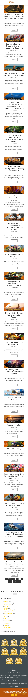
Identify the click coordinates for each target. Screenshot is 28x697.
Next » (16, 581)
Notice (5, 616)
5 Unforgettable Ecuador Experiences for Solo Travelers (14, 315)
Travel (5, 625)
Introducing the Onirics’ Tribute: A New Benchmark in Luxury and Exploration (14, 535)
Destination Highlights (9, 609)
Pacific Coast (7, 620)
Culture (6, 608)
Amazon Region (8, 603)
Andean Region (7, 604)
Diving (5, 611)
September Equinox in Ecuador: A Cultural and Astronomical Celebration (14, 46)
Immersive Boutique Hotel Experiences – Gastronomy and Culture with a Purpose (14, 17)
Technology (7, 622)
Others (5, 618)
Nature (5, 615)
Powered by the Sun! (14, 425)
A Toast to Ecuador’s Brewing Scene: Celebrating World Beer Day (14, 169)
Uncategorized (7, 627)
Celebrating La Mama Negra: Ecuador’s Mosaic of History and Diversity (14, 476)
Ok (12, 694)
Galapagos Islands (8, 613)
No (16, 694)
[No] (26, 692)
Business (6, 606)
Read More (14, 30)
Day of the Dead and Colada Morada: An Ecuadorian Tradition (14, 505)
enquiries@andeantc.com (14, 680)
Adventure (6, 601)
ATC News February (14, 449)
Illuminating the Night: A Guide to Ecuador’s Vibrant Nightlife (14, 372)
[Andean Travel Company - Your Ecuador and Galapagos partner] (12, 2)
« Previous (9, 578)
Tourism (6, 623)
